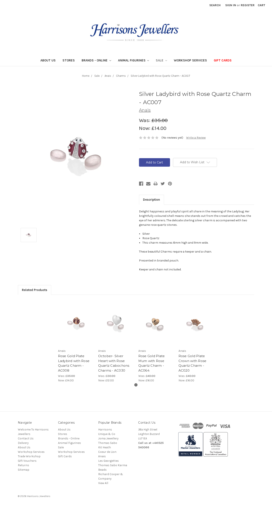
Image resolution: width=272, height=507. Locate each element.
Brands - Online (95, 60)
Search (215, 5)
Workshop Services (190, 60)
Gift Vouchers (27, 461)
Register (248, 5)
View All (103, 483)
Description (151, 200)
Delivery (23, 443)
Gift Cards (223, 60)
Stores (68, 60)
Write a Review (196, 137)
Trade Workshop (29, 456)
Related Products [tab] (34, 290)
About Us (48, 60)
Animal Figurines (132, 60)
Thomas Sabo (107, 443)
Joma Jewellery (108, 438)
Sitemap (23, 469)
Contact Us (26, 438)
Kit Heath (104, 447)
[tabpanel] (76, 341)
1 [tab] (135, 384)
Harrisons (105, 429)
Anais (102, 456)
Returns (23, 465)
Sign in (230, 5)
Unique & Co (106, 434)
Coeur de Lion (107, 452)
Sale (160, 60)
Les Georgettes (108, 461)
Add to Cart (76, 323)
